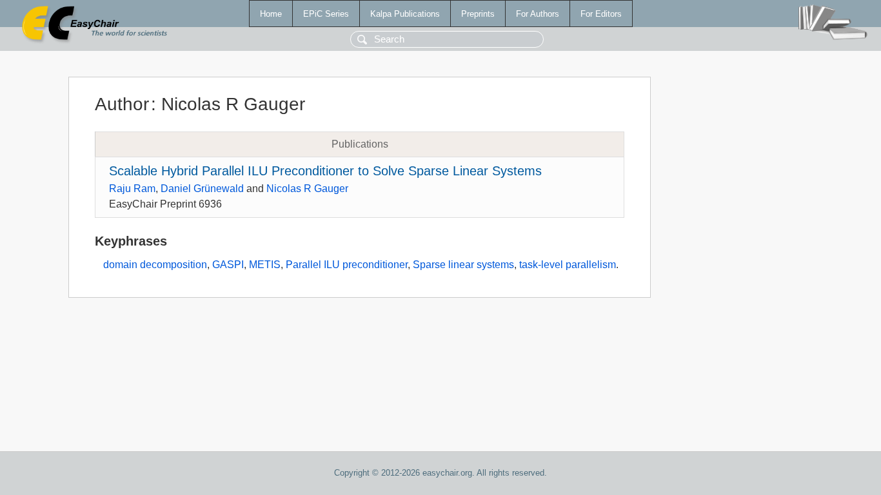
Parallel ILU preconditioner (347, 264)
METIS (265, 264)
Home (271, 14)
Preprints (478, 14)
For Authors (537, 14)
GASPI (228, 264)
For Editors (601, 14)
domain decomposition (155, 264)
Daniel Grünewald (202, 188)
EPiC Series (326, 14)
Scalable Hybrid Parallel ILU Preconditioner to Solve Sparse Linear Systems (325, 171)
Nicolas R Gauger (307, 188)
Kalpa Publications (405, 14)
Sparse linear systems (463, 264)
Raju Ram (132, 188)
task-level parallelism (567, 264)
